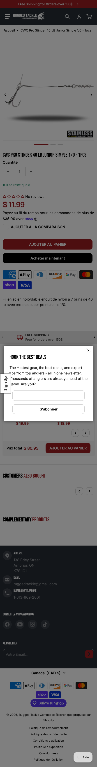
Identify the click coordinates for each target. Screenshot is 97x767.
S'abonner (49, 409)
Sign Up (5, 383)
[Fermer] (88, 350)
